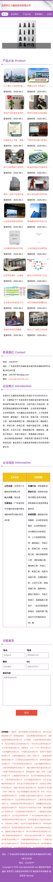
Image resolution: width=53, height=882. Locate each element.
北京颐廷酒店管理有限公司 (25, 812)
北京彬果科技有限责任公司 (25, 800)
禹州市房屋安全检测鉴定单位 (40, 113)
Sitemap (29, 875)
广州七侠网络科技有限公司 (40, 816)
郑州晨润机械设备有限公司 (22, 828)
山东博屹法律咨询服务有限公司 (31, 796)
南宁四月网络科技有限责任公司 (38, 832)
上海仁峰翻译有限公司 (42, 764)
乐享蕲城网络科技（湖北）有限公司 (25, 756)
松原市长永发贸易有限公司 (31, 824)
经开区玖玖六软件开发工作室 (30, 808)
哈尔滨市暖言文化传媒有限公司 (17, 744)
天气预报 (27, 740)
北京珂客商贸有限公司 (22, 848)
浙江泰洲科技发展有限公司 (12, 836)
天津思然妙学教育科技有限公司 (22, 804)
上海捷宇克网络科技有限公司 (13, 772)
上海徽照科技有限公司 (20, 776)
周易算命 (24, 748)
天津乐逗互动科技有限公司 (34, 836)
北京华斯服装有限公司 (32, 780)
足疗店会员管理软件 (20, 816)
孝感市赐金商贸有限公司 (29, 844)
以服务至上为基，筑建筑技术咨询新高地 (21, 140)
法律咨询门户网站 (12, 824)
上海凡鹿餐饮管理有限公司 (36, 736)
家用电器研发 (19, 736)
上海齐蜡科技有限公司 (13, 780)
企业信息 (8, 462)
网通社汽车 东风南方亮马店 (39, 86)
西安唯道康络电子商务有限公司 (14, 820)
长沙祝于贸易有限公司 (11, 748)
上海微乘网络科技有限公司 (30, 840)
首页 (5, 14)
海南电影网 (30, 772)
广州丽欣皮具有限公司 (29, 752)
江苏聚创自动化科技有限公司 (26, 760)
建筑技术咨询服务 (41, 871)
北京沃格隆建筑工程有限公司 (28, 792)
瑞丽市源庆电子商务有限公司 (25, 788)
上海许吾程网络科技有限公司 (13, 768)
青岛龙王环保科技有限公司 (27, 784)
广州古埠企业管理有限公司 (41, 744)
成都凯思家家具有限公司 (14, 832)
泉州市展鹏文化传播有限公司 (29, 732)
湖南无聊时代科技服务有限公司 (39, 768)
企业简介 (15, 14)
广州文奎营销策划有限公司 (22, 764)
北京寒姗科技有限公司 (10, 752)
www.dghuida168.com (18, 379)
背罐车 (14, 732)
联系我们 (39, 14)
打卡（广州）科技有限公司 (40, 748)
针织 (43, 792)
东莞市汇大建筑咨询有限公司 (16, 5)
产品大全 (27, 14)
